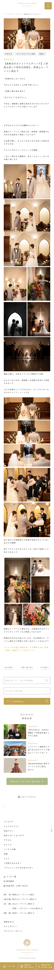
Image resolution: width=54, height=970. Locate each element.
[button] (3, 807)
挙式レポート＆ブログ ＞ (16, 14)
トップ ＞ (6, 14)
